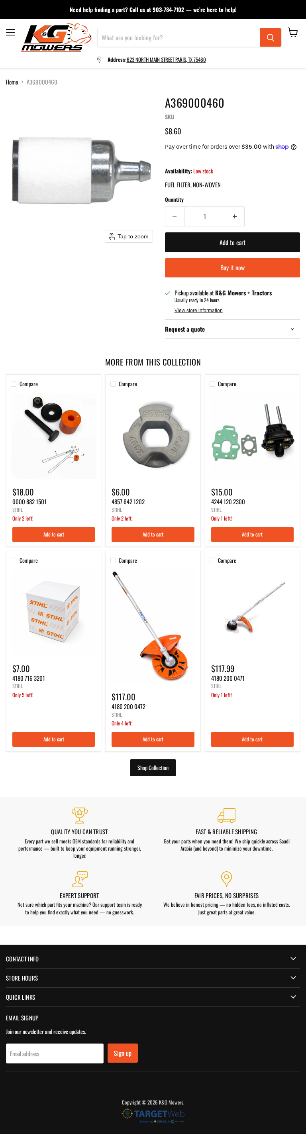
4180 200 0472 (128, 706)
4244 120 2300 (228, 501)
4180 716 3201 (28, 678)
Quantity (174, 199)
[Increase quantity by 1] (235, 216)
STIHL (17, 509)
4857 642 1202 (128, 501)
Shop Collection (153, 767)
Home (12, 82)
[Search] (270, 37)
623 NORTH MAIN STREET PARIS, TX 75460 (166, 59)
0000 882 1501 (29, 501)
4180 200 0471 (228, 678)
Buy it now (232, 267)
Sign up (122, 1053)
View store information (199, 310)
